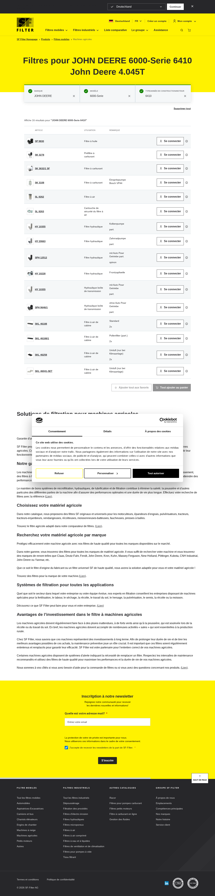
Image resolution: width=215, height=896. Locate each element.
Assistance (161, 30)
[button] (175, 6)
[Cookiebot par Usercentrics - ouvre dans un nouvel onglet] (164, 420)
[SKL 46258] (30, 354)
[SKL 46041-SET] (30, 371)
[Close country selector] (192, 6)
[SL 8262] (30, 196)
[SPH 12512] (30, 257)
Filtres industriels (84, 30)
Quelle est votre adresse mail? (85, 713)
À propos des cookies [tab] (158, 431)
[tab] (52, 93)
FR (136, 21)
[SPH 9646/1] (30, 307)
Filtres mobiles (54, 30)
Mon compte (185, 21)
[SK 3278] (30, 154)
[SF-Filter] (25, 25)
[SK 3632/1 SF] (30, 168)
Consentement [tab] (57, 431)
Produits (45, 39)
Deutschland (124, 6)
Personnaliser (105, 473)
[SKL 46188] (30, 323)
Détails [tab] (107, 431)
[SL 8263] (30, 211)
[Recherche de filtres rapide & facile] (181, 30)
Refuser (59, 473)
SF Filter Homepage (27, 39)
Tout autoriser (156, 473)
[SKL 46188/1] (30, 338)
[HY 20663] (30, 241)
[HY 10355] (30, 226)
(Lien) (48, 496)
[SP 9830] (30, 141)
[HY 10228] (30, 273)
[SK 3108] (30, 182)
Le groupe (138, 30)
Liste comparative (115, 30)
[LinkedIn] (167, 883)
